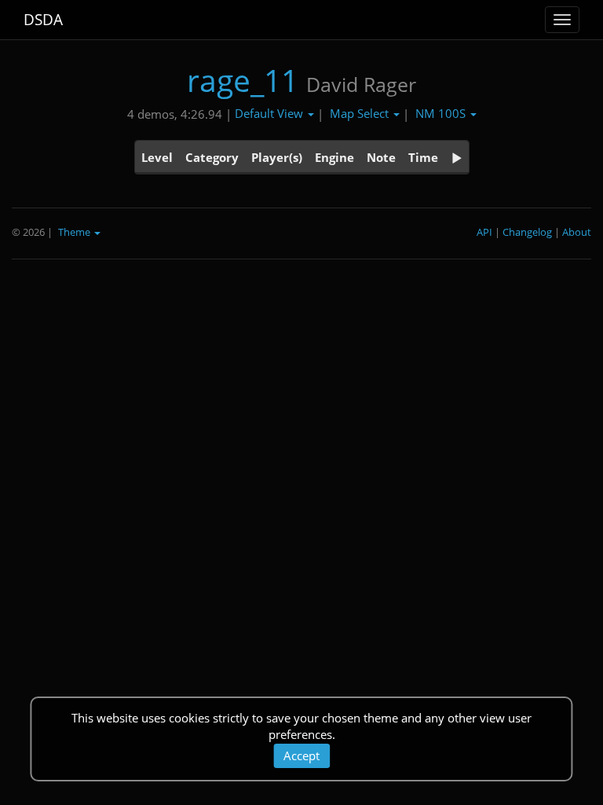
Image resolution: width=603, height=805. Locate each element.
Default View (270, 113)
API (484, 232)
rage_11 (242, 80)
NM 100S (442, 113)
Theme (75, 232)
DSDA (43, 19)
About (576, 232)
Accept (301, 755)
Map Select (361, 113)
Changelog (527, 232)
